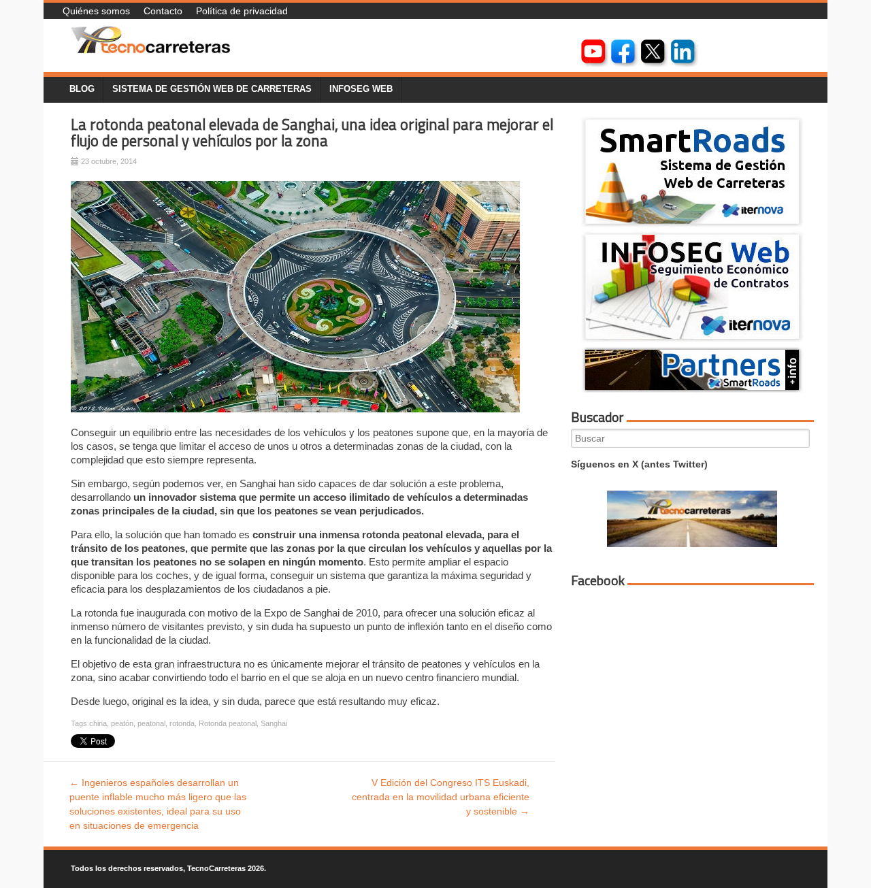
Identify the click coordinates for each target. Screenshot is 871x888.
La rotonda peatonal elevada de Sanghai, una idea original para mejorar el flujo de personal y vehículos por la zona (312, 133)
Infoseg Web (361, 89)
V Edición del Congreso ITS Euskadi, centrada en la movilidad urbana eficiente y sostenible (440, 797)
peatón (122, 723)
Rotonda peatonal (228, 723)
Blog (82, 89)
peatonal (151, 723)
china (98, 723)
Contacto (163, 10)
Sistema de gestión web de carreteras (212, 89)
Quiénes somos (96, 10)
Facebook (598, 580)
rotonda (182, 723)
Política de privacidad (242, 10)
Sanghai (274, 723)
